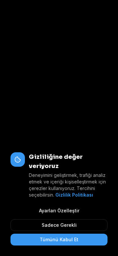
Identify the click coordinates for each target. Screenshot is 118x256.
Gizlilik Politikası (74, 195)
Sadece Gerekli (59, 225)
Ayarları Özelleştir (59, 210)
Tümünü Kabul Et (59, 239)
